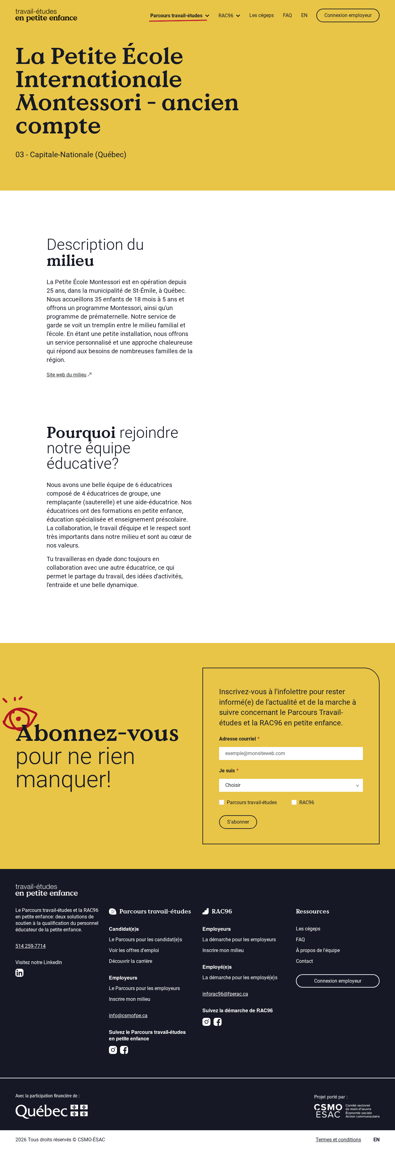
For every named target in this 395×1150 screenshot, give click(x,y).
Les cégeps (261, 15)
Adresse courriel (237, 739)
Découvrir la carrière (130, 961)
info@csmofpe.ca (128, 1015)
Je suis (227, 771)
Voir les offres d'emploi (134, 950)
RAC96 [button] (226, 16)
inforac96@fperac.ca (225, 994)
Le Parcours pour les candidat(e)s (145, 939)
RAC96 (306, 802)
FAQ (287, 15)
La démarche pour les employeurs (239, 939)
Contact (304, 961)
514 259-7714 (30, 946)
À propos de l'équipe (318, 950)
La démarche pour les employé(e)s (239, 977)
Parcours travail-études (252, 802)
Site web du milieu (66, 375)
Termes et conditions (338, 1140)
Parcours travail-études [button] (177, 16)
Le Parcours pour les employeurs (144, 988)
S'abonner (238, 822)
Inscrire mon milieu (129, 999)
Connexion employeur (348, 15)
